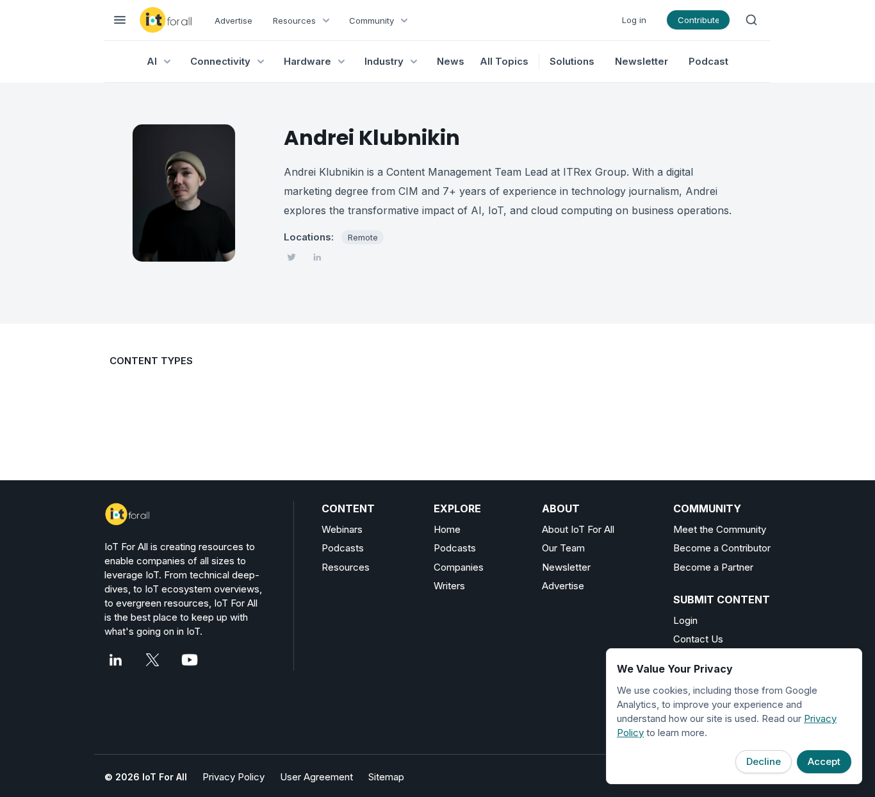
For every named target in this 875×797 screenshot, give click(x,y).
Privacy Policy (233, 777)
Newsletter (641, 61)
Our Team (563, 548)
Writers (449, 586)
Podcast (708, 61)
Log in (634, 20)
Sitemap (386, 777)
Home (447, 529)
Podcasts (343, 548)
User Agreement (316, 777)
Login (685, 620)
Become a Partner (713, 567)
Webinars (342, 529)
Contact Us (698, 639)
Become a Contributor (722, 548)
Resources (346, 567)
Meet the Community (719, 529)
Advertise (233, 20)
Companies (459, 567)
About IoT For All (578, 529)
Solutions (572, 61)
